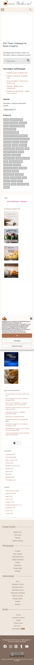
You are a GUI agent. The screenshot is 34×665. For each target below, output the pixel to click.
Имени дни (23, 145)
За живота (7, 145)
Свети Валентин (15, 177)
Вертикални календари (11, 132)
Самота (6, 177)
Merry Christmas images (10, 122)
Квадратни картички (10, 152)
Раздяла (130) (9, 502)
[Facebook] (6, 647)
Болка (6, 126)
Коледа (21, 152)
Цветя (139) (9, 499)
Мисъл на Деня (10, 460)
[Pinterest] (17, 647)
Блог (6, 474)
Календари (19, 148)
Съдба (14, 181)
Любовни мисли (9, 158)
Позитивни (23, 168)
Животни (15, 142)
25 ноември (9, 480)
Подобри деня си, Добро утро (17, 73)
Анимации (23, 122)
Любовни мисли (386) (12, 491)
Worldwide (8, 477)
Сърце (20, 181)
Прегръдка (7, 171)
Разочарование (8, 174)
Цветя (13, 184)
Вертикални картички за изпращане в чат (16, 139)
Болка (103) (9, 510)
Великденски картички (17, 126)
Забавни (8, 468)
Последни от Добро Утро (12, 209)
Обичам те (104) (10, 508)
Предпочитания (17, 346)
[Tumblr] (22, 647)
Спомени (7, 181)
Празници (8, 454)
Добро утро (7, 142)
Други (7, 471)
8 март (6, 119)
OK (17, 335)
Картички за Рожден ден (13, 416)
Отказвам (17, 341)
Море (5, 161)
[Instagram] (11, 647)
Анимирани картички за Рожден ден (16, 419)
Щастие (6, 187)
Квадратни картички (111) (13, 505)
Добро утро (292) (10, 493)
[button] (31, 319)
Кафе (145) (8, 496)
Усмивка (6, 184)
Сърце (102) (9, 513)
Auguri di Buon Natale (16, 119)
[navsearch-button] (30, 10)
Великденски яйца (9, 129)
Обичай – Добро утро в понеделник (15, 87)
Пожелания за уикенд (10, 168)
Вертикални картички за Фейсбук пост (15, 135)
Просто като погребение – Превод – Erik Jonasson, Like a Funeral (16, 404)
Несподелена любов (16, 161)
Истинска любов (9, 148)
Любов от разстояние (22, 158)
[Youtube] (28, 647)
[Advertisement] (17, 27)
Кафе (26, 148)
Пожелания (9, 457)
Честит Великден (23, 184)
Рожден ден (19, 174)
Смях (24, 177)
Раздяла (15, 171)
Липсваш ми (16, 155)
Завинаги (23, 142)
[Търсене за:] (17, 61)
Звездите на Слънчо (11, 465)
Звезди (15, 145)
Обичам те (17, 164)
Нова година (7, 164)
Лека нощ (7, 155)
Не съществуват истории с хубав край (17, 394)
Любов (7, 463)
